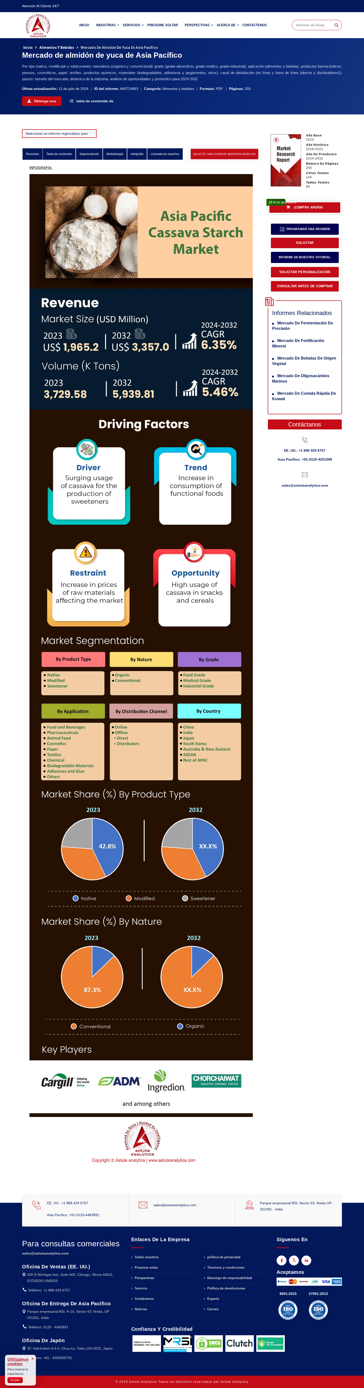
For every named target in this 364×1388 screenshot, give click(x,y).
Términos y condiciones (225, 1267)
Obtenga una (44, 101)
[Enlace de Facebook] (281, 1260)
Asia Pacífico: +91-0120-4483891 (73, 1215)
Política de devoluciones (225, 1288)
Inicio (84, 25)
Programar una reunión (308, 229)
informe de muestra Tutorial (305, 257)
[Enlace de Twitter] (294, 1260)
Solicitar (305, 243)
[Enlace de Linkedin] (306, 1260)
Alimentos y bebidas (56, 48)
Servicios (131, 25)
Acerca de (226, 25)
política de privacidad (223, 1257)
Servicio (140, 1288)
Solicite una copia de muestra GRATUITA (224, 154)
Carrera (212, 1309)
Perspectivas (197, 25)
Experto (212, 1299)
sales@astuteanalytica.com (305, 485)
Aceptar (15, 1380)
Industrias (106, 25)
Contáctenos (254, 25)
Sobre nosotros (146, 1257)
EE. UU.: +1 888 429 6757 (304, 450)
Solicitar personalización (304, 272)
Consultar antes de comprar (305, 286)
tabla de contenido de (94, 101)
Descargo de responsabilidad (229, 1278)
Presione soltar (162, 25)
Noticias (140, 1309)
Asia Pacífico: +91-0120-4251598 (305, 459)
